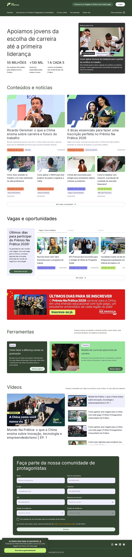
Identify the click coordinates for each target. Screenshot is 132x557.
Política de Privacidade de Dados (65, 524)
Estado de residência (24, 508)
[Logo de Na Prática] (13, 4)
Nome (19, 476)
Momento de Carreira (74, 497)
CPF (18, 497)
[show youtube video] (36, 410)
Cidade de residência (74, 508)
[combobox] (18, 513)
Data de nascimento (74, 476)
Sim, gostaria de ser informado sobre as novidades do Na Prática (42, 519)
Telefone (70, 486)
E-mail (19, 486)
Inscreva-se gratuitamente (25, 550)
